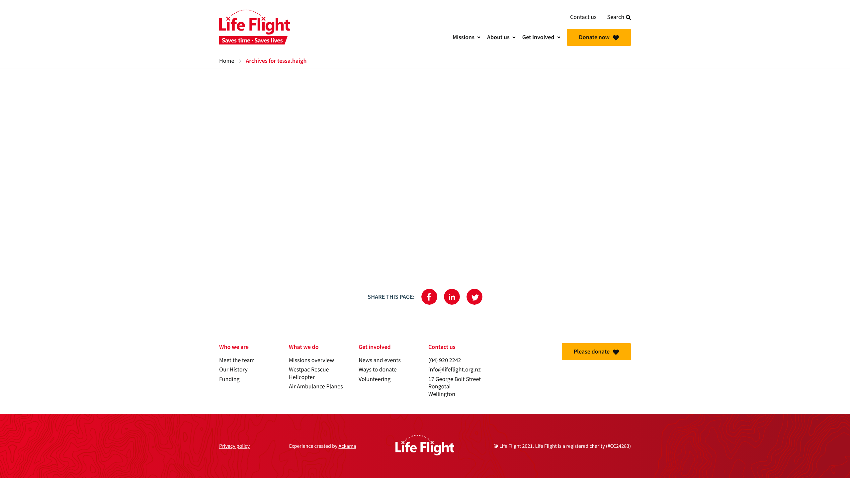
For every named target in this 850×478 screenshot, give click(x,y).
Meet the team (237, 360)
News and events (380, 360)
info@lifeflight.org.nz (454, 369)
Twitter (474, 297)
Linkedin (452, 297)
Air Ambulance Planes (316, 386)
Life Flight (254, 27)
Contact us (583, 17)
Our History (233, 369)
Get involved (538, 37)
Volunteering (374, 379)
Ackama (347, 446)
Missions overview (311, 360)
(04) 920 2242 (444, 360)
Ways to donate (378, 369)
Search (615, 17)
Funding (229, 379)
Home (226, 61)
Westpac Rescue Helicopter (309, 373)
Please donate (592, 352)
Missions (463, 37)
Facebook (429, 297)
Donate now (594, 37)
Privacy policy (234, 446)
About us (498, 37)
